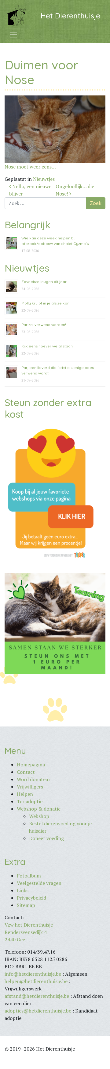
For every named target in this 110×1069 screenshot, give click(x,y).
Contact (26, 772)
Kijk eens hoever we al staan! (47, 346)
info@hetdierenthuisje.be (33, 973)
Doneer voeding (46, 838)
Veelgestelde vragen (39, 883)
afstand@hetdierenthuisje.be (37, 996)
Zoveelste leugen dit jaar (44, 281)
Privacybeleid (31, 897)
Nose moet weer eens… (30, 166)
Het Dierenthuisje (70, 15)
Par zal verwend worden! (43, 324)
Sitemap (26, 905)
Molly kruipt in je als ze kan (45, 303)
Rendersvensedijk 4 (26, 932)
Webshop (39, 816)
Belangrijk (27, 225)
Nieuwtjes (44, 179)
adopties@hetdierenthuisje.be (38, 1010)
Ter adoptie (29, 801)
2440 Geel (16, 939)
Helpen (25, 794)
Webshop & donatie (39, 808)
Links (22, 890)
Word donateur (33, 779)
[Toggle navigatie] (13, 35)
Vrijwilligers (30, 786)
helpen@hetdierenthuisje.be (36, 981)
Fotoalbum (29, 875)
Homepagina (31, 764)
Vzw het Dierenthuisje (29, 924)
